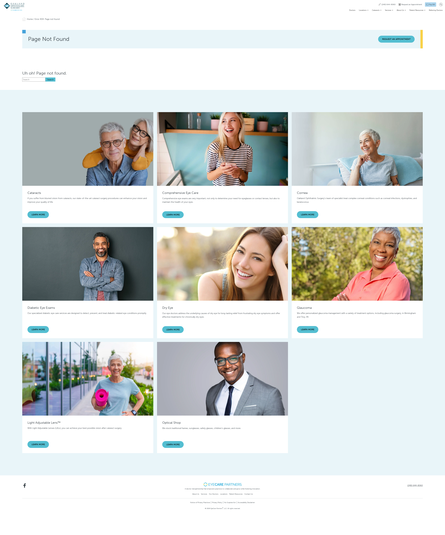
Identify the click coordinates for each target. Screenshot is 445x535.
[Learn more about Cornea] (357, 149)
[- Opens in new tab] (222, 484)
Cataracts (376, 10)
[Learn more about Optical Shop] (222, 378)
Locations (363, 10)
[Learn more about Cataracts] (87, 149)
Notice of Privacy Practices (200, 502)
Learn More (38, 214)
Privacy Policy (217, 502)
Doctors (352, 10)
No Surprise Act (230, 502)
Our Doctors (213, 494)
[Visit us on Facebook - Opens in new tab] (24, 485)
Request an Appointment (396, 39)
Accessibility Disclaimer (246, 502)
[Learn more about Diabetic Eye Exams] (87, 263)
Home (30, 19)
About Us (400, 10)
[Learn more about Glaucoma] (357, 263)
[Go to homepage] (14, 7)
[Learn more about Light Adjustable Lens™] (87, 378)
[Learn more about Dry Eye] (222, 263)
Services (388, 10)
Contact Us (248, 494)
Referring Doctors (436, 10)
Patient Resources (416, 10)
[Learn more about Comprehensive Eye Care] (222, 149)
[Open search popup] (441, 4)
